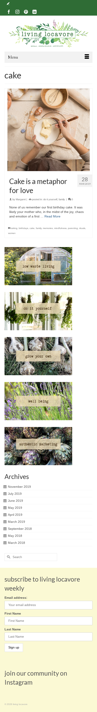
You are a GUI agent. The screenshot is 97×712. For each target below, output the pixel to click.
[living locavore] (48, 33)
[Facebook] (9, 12)
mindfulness (60, 228)
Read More (52, 216)
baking (13, 228)
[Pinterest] (26, 12)
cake (32, 228)
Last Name (13, 629)
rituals (82, 228)
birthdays (23, 228)
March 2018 (16, 543)
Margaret (21, 199)
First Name (13, 613)
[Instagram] (17, 12)
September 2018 (20, 528)
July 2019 (15, 493)
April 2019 (15, 514)
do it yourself (50, 199)
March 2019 (16, 521)
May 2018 (15, 536)
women (12, 233)
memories (48, 228)
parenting (73, 228)
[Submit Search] (8, 557)
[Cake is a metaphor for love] (48, 130)
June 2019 (15, 500)
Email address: (16, 597)
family (62, 199)
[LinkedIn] (34, 12)
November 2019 (19, 486)
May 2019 (15, 507)
